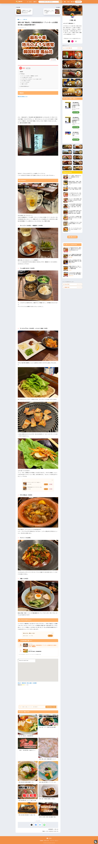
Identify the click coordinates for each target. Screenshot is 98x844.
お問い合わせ (73, 237)
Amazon (46, 484)
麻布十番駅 (29, 683)
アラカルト (22, 73)
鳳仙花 (21, 71)
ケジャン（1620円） (25, 82)
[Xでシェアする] (31, 824)
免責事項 (41, 840)
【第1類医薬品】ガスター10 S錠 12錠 (75, 134)
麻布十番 (72, 1)
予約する (50, 635)
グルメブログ (72, 284)
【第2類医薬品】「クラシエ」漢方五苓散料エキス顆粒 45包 (75, 105)
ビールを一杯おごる (72, 48)
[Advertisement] (38, 107)
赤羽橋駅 (34, 683)
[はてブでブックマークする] (40, 824)
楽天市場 (50, 484)
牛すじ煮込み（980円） (26, 80)
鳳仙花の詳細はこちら (22, 96)
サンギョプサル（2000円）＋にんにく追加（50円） (31, 79)
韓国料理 (24, 683)
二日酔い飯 (56, 829)
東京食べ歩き (72, 287)
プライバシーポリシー (54, 840)
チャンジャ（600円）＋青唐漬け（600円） (29, 75)
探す (60, 1)
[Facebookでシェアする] (35, 824)
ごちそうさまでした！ (24, 86)
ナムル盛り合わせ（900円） (26, 77)
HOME (49, 838)
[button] (95, 841)
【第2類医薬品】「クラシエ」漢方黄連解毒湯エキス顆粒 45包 (75, 120)
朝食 (65, 1)
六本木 (68, 1)
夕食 (47, 831)
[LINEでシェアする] (44, 824)
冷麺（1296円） (24, 84)
